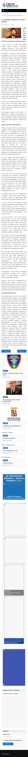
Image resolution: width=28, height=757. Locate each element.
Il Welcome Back (8, 463)
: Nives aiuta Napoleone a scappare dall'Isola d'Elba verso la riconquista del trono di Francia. (13, 592)
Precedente (6, 351)
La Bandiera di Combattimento (12, 426)
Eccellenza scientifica (9, 438)
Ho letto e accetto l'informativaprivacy (12, 740)
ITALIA (12, 24)
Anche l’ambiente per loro (10, 450)
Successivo (21, 351)
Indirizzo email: (6, 734)
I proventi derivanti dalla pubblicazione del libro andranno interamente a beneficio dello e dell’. (14, 641)
